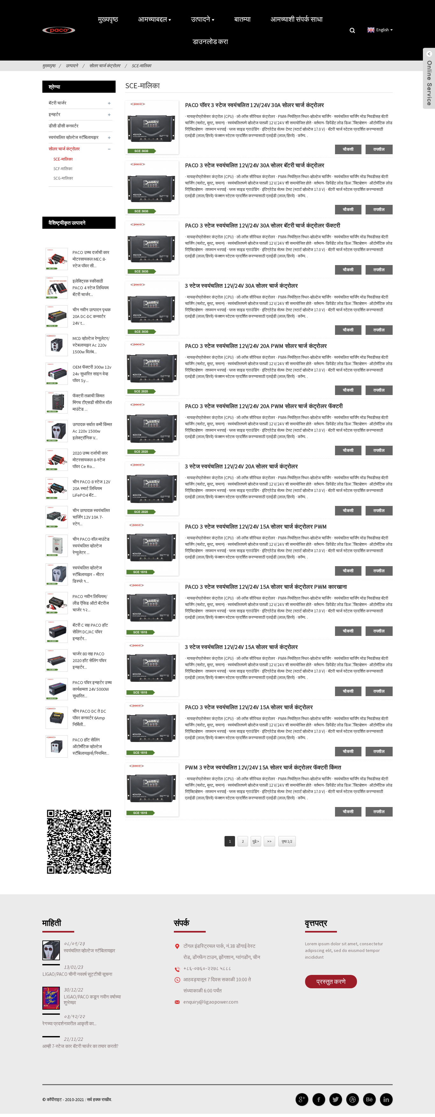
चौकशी (348, 149)
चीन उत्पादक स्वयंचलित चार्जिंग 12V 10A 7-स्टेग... (91, 517)
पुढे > (256, 841)
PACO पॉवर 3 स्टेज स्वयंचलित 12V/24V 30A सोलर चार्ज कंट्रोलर (254, 105)
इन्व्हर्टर (54, 114)
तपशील (379, 149)
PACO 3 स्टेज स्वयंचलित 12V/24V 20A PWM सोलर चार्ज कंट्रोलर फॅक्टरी (264, 406)
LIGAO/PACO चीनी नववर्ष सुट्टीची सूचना (77, 974)
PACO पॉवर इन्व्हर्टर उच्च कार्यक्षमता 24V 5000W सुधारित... (92, 689)
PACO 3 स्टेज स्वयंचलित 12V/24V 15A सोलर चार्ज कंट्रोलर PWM (256, 526)
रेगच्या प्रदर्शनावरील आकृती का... (69, 1023)
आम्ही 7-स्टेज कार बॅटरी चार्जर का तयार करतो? (80, 1046)
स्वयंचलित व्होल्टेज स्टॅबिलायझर (73, 137)
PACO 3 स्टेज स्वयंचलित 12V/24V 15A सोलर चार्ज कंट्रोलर (249, 707)
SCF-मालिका (62, 168)
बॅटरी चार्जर (57, 103)
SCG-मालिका (63, 178)
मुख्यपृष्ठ (108, 19)
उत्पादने (200, 19)
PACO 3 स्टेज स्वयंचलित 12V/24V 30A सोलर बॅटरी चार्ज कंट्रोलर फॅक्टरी (262, 225)
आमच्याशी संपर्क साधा (297, 19)
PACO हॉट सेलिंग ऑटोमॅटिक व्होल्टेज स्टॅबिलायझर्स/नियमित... (91, 746)
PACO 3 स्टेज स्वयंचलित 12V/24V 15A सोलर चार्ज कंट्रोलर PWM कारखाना (266, 586)
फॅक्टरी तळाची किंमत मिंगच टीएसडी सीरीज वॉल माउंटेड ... (92, 402)
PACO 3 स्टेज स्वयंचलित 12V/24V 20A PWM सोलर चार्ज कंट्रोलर (256, 346)
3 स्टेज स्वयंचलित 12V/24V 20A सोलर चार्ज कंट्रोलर (241, 466)
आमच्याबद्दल (152, 19)
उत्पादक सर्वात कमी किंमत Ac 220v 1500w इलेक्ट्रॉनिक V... (92, 431)
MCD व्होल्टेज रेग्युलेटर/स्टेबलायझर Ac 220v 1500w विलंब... (91, 345)
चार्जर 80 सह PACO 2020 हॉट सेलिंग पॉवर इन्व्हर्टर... (89, 660)
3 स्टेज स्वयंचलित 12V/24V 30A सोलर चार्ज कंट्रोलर (241, 285)
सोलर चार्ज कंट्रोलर (104, 65)
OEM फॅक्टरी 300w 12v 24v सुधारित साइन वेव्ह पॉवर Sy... (92, 373)
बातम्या (242, 19)
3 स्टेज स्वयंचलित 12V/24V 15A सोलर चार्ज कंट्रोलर (241, 647)
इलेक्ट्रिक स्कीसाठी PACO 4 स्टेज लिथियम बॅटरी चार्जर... (91, 287)
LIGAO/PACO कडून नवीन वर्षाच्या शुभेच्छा (92, 999)
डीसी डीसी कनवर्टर (63, 126)
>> (269, 841)
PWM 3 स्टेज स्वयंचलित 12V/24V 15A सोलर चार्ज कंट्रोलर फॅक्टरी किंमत (263, 767)
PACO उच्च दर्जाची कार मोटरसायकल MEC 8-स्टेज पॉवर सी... (91, 259)
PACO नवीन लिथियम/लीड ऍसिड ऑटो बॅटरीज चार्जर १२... (91, 603)
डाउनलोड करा (210, 41)
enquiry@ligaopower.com (210, 1001)
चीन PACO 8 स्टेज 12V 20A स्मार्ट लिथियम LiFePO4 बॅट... (91, 488)
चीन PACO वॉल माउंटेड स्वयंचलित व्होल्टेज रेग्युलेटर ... (91, 545)
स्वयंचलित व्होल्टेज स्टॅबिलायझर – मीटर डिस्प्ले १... (88, 574)
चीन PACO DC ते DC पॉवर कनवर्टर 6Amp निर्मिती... (89, 717)
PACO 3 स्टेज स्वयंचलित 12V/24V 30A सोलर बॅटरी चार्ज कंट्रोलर (254, 165)
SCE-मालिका (141, 65)
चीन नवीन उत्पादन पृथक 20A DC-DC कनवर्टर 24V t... (92, 316)
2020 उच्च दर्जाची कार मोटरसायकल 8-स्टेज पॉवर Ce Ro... (90, 459)
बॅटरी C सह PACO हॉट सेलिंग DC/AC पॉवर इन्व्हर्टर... (90, 631)
